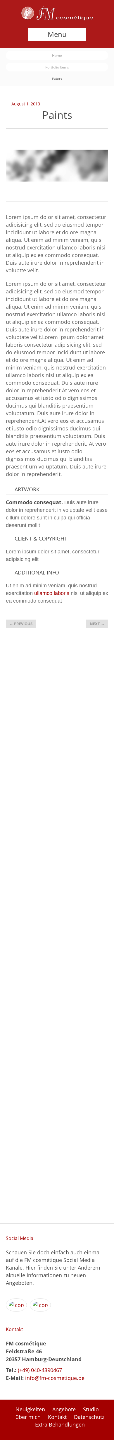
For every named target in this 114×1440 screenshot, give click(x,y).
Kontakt (57, 1416)
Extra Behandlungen (60, 1424)
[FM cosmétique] (57, 18)
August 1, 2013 (25, 104)
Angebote (64, 1409)
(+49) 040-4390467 (39, 1370)
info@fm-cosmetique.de (54, 1377)
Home (57, 55)
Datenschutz (89, 1416)
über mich (28, 1416)
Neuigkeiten (30, 1409)
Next (97, 623)
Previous (20, 623)
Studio (91, 1409)
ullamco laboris (51, 593)
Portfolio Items (57, 67)
